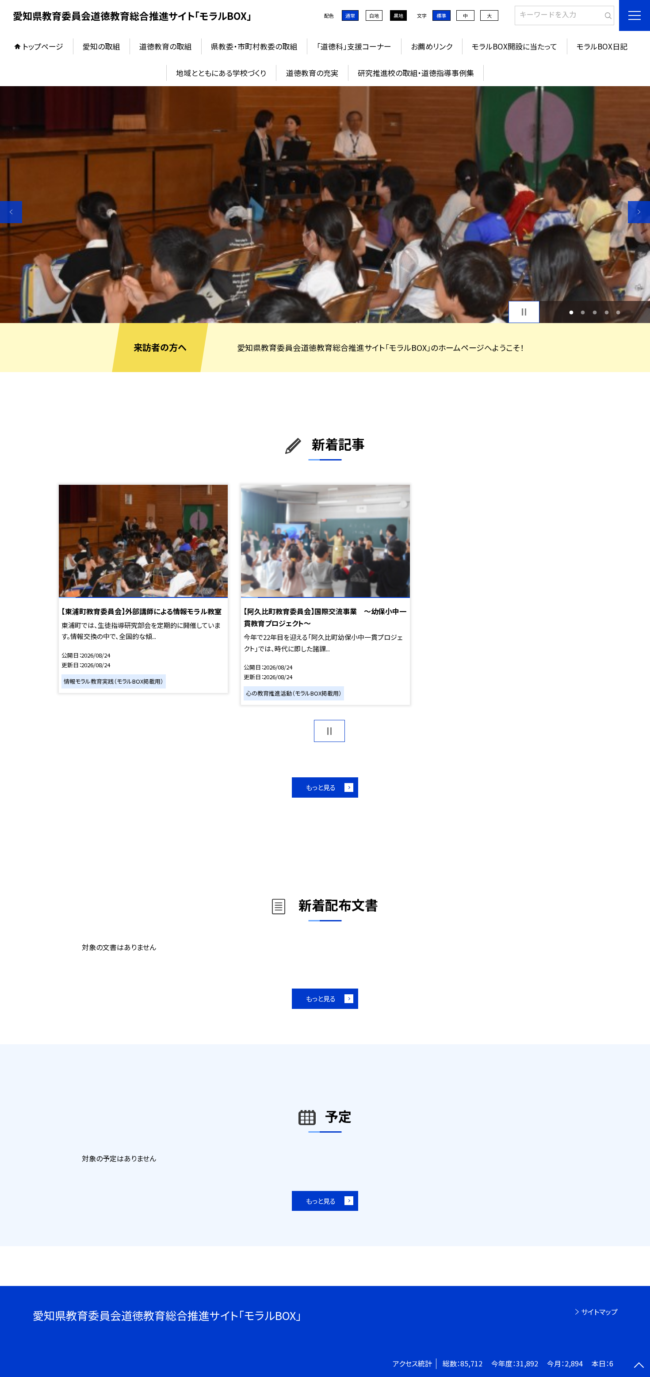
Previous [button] (11, 212)
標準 (441, 15)
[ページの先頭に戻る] (639, 1366)
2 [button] (583, 312)
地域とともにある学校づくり (221, 72)
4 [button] (606, 312)
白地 (374, 15)
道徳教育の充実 (312, 72)
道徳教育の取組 (165, 46)
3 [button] (595, 312)
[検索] (606, 14)
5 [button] (618, 312)
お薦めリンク (431, 46)
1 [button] (571, 312)
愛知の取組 (101, 46)
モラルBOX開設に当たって (514, 46)
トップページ (43, 46)
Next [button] (639, 212)
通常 (350, 15)
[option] (325, 204)
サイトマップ (599, 1311)
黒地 (398, 15)
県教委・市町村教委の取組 (254, 46)
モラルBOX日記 (602, 46)
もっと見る (321, 787)
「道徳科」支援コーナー (354, 46)
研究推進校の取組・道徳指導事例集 (416, 72)
